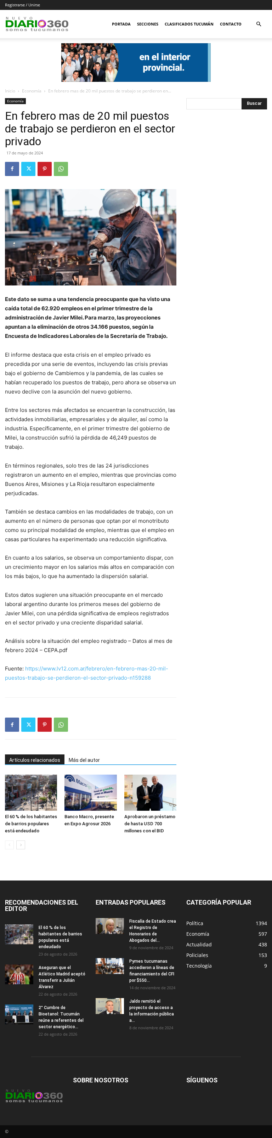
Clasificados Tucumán (189, 24)
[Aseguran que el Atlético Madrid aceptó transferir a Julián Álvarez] (19, 974)
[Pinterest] (45, 169)
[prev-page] (9, 844)
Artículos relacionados (34, 760)
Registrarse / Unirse (22, 4)
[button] (258, 24)
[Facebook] (12, 169)
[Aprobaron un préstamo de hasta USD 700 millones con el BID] (150, 792)
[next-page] (20, 844)
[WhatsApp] (61, 169)
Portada (121, 24)
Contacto (231, 24)
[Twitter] (28, 169)
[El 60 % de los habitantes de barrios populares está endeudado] (31, 792)
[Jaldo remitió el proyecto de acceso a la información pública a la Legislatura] (110, 1006)
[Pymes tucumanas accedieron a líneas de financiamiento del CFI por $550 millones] (110, 966)
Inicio (10, 91)
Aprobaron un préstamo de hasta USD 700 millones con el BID (149, 823)
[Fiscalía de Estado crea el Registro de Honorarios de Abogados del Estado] (110, 926)
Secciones (147, 24)
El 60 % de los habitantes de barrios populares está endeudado (31, 823)
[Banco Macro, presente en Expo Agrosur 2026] (90, 792)
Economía (31, 91)
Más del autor (84, 760)
